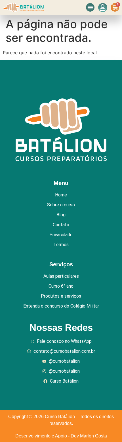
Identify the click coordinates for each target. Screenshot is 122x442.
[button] (90, 7)
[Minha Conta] (102, 7)
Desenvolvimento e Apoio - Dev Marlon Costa (61, 435)
